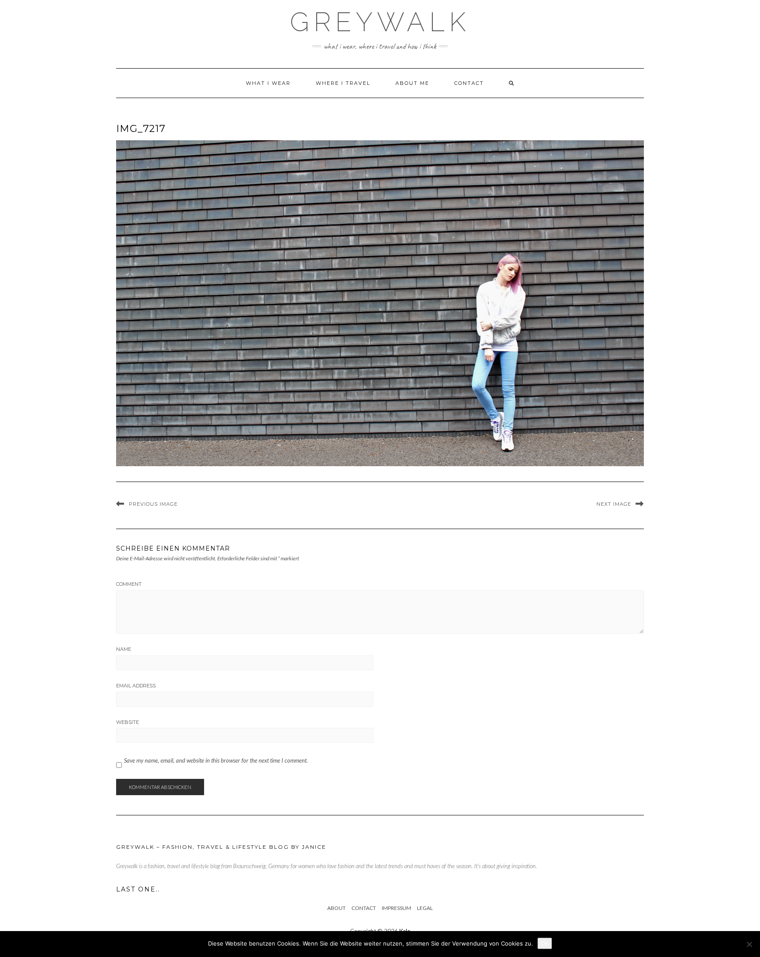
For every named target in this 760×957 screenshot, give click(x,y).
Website (127, 722)
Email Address (136, 686)
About (336, 908)
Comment (129, 584)
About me (412, 83)
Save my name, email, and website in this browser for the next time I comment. (216, 760)
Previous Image (153, 504)
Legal (425, 908)
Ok (544, 943)
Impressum (396, 908)
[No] (749, 944)
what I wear (268, 83)
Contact (469, 83)
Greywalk (380, 22)
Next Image (613, 504)
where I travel (343, 83)
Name (123, 649)
